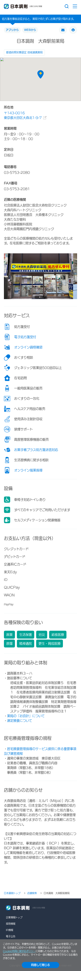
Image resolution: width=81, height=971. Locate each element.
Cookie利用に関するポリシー (19, 951)
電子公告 (10, 936)
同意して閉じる (40, 965)
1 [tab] (39, 297)
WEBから (30, 30)
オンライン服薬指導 (28, 470)
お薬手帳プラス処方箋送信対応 (36, 449)
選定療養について (19, 720)
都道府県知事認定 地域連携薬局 (24, 52)
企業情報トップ (14, 917)
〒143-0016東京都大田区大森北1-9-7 (23, 115)
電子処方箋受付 (25, 337)
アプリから (12, 30)
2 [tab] (41, 297)
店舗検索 (32, 893)
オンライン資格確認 (28, 347)
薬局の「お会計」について (26, 715)
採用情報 (10, 923)
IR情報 (9, 930)
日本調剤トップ (12, 893)
